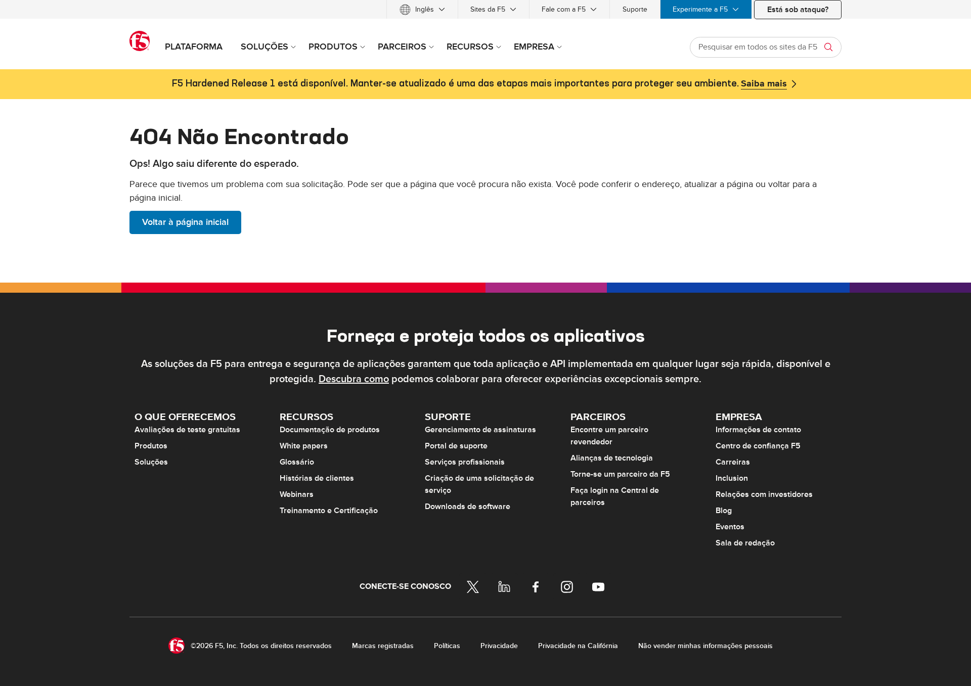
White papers (304, 446)
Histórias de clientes (317, 478)
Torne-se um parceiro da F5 (620, 474)
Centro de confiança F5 (758, 446)
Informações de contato (758, 430)
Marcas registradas (383, 646)
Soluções (151, 462)
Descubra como (354, 379)
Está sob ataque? (797, 10)
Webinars (297, 494)
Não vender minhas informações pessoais (705, 646)
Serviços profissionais (465, 462)
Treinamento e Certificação (329, 511)
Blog (724, 511)
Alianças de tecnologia (611, 458)
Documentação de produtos (330, 430)
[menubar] (485, 9)
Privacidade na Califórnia (578, 646)
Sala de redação (745, 543)
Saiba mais (764, 83)
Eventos (730, 527)
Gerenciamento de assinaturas (480, 430)
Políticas (447, 646)
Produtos (151, 446)
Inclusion (732, 478)
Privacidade (499, 646)
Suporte (635, 9)
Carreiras (733, 462)
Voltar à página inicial (185, 222)
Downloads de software (467, 506)
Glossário (297, 462)
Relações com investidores (764, 494)
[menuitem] (422, 9)
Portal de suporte (456, 446)
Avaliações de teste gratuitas (187, 430)
